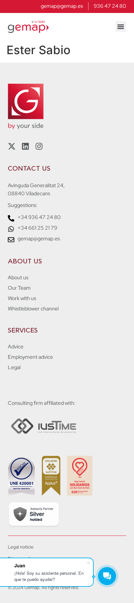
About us (18, 277)
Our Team (19, 288)
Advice (15, 347)
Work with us (22, 298)
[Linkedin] (25, 146)
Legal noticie (21, 547)
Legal (14, 367)
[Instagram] (39, 146)
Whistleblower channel (33, 309)
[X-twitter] (12, 146)
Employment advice (30, 357)
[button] (120, 26)
